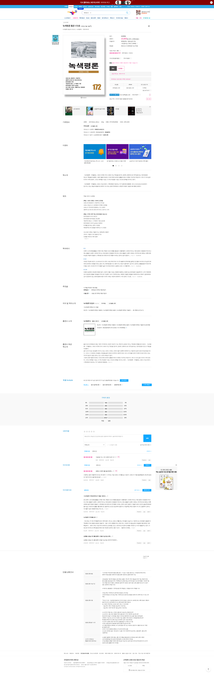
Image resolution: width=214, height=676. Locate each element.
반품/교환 (129, 572)
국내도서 (71, 6)
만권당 (80, 6)
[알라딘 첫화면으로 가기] (73, 12)
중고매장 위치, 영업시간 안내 (137, 670)
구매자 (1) (87, 451)
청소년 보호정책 (94, 653)
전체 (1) (94, 451)
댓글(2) (102, 480)
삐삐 (97, 460)
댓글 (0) (112, 460)
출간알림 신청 (130, 88)
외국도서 (85, 6)
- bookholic (138, 255)
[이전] (68, 65)
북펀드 (126, 18)
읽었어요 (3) (117, 384)
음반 (112, 6)
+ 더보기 (104, 477)
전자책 (75, 6)
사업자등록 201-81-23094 (79, 662)
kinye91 (85, 530)
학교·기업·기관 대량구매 (144, 653)
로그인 (128, 6)
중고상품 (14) (144, 84)
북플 (137, 18)
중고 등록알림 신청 (125, 94)
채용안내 (71, 653)
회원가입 (133, 6)
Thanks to (144, 460)
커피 (120, 6)
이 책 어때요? (147, 384)
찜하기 (148, 511)
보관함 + (120, 68)
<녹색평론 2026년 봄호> (109, 310)
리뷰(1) (131, 53)
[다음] (99, 65)
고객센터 (143, 6)
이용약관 (77, 653)
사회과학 (92, 132)
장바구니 (147, 6)
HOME (66, 6)
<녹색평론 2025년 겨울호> (124, 310)
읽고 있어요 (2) (107, 384)
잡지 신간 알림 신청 (114, 94)
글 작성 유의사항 (145, 445)
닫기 (211, 2)
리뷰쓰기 (147, 465)
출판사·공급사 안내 (126, 653)
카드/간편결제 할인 (114, 58)
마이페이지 (137, 6)
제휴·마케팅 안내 (109, 653)
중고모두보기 (146, 90)
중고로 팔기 (135, 94)
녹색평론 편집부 (67, 29)
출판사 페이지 (95, 321)
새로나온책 (93, 18)
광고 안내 (135, 653)
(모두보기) (141, 310)
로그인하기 (124, 380)
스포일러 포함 (113, 445)
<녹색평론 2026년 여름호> (95, 310)
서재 (140, 18)
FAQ (143, 665)
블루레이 (116, 6)
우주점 (108, 6)
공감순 (139, 465)
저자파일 (103, 303)
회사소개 (66, 653)
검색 (127, 13)
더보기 (86, 238)
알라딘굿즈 (91, 6)
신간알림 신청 (94, 126)
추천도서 (112, 18)
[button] (113, 165)
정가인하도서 (105, 18)
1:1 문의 (130, 665)
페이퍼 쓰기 (147, 490)
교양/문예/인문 (98, 135)
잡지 (91, 135)
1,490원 (144, 88)
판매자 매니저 (117, 653)
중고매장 (103, 6)
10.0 (119, 53)
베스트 (87, 18)
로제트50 (86, 543)
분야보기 (68, 18)
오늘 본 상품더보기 (146, 557)
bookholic (86, 480)
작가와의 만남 (119, 18)
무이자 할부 (127, 58)
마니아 (86, 384)
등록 (147, 438)
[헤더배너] (143, 12)
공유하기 (148, 26)
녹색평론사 (79, 29)
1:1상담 (123, 572)
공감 (149, 460)
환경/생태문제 (100, 132)
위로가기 (208, 669)
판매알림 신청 (116, 88)
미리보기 (85, 97)
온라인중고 (97, 6)
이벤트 (98, 18)
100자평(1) (125, 53)
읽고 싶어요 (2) (95, 384)
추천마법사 (82, 18)
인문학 (92, 129)
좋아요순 (137, 490)
